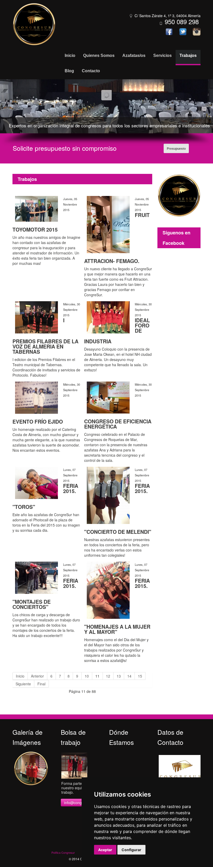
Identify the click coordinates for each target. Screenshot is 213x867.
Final (41, 683)
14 (129, 676)
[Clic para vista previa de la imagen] (36, 208)
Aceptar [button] (105, 850)
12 (108, 676)
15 (140, 676)
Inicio (20, 676)
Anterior (37, 676)
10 (87, 676)
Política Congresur (63, 852)
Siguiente (23, 683)
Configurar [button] (131, 850)
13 (119, 676)
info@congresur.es (79, 802)
